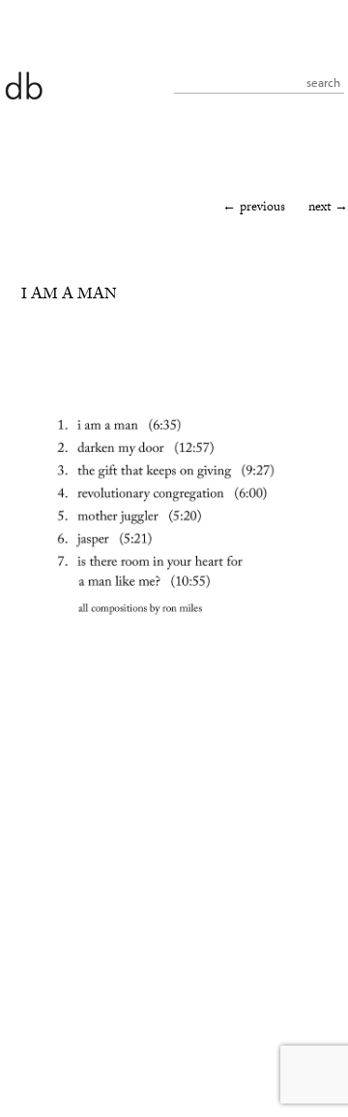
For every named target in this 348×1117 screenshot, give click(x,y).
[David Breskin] (23, 84)
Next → (328, 208)
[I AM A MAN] (170, 650)
